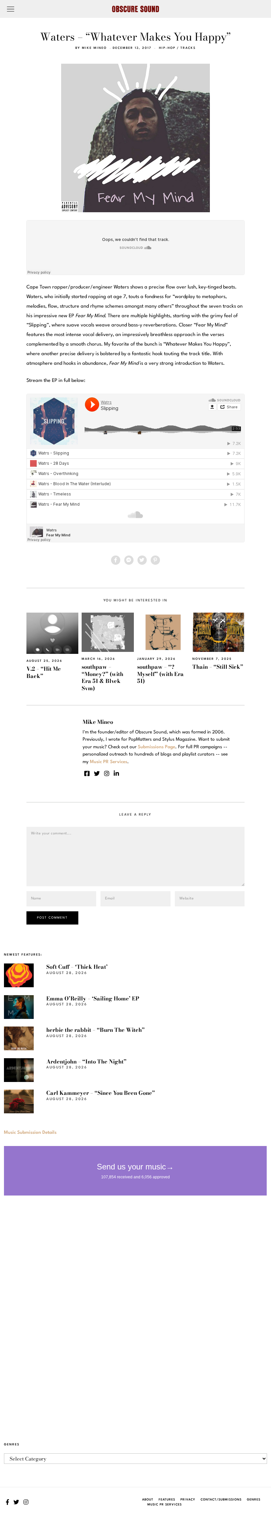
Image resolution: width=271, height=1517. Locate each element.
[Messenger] (129, 560)
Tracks (188, 48)
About (147, 1499)
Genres (253, 1499)
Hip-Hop (167, 48)
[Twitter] (142, 560)
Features (167, 1499)
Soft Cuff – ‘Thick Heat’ (77, 966)
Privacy (187, 1499)
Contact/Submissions (221, 1499)
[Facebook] (115, 560)
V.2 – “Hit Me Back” (43, 672)
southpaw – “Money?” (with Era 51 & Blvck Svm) (102, 677)
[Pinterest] (155, 560)
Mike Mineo (94, 48)
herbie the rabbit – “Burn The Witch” (95, 1030)
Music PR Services (164, 1504)
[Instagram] (106, 773)
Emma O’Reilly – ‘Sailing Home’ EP (92, 998)
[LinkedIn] (116, 773)
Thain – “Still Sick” (217, 666)
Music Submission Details (30, 1132)
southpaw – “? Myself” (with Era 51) (160, 673)
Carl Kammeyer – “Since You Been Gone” (100, 1093)
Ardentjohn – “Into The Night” (86, 1061)
